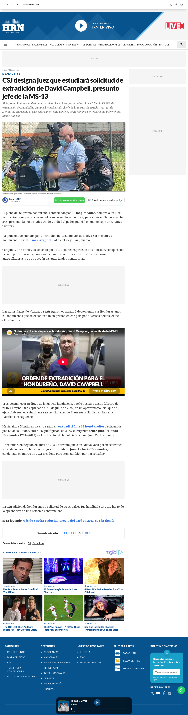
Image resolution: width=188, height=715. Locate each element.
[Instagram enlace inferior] (170, 693)
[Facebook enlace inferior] (164, 693)
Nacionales (14, 70)
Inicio (4, 70)
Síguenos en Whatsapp (71, 200)
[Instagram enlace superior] (181, 5)
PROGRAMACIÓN (147, 44)
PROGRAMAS (22, 44)
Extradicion (38, 543)
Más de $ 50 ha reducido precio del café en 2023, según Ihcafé (68, 521)
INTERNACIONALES (109, 44)
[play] (97, 702)
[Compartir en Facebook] (65, 533)
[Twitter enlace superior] (171, 5)
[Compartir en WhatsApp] (72, 533)
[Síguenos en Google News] (87, 533)
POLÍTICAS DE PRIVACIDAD (22, 676)
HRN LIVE (164, 44)
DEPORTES (128, 44)
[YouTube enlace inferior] (158, 693)
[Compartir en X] (80, 533)
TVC (17, 5)
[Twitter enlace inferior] (152, 693)
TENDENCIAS (88, 44)
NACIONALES (39, 44)
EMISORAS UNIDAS (31, 5)
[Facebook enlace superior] (176, 5)
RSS (9, 662)
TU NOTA (8, 5)
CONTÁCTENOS (16, 652)
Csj (29, 543)
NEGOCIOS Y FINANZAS (63, 44)
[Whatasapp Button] (181, 690)
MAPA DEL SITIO (16, 657)
